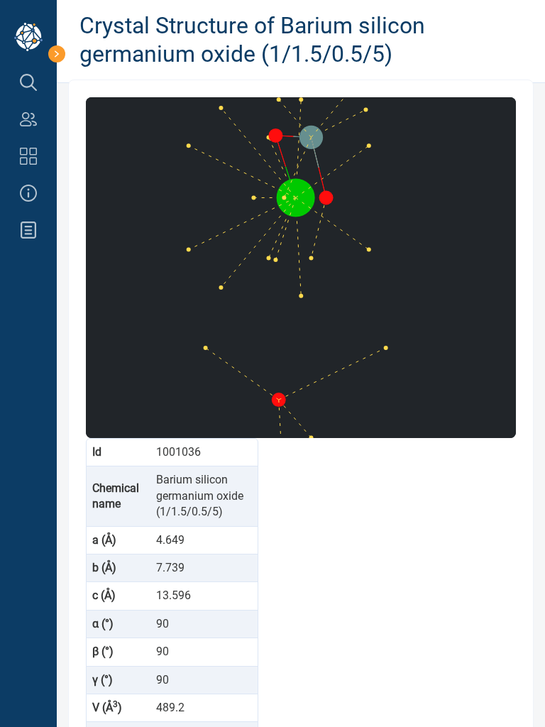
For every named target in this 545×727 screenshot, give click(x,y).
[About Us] (28, 193)
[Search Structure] (28, 82)
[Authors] (28, 119)
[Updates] (28, 230)
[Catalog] (28, 156)
